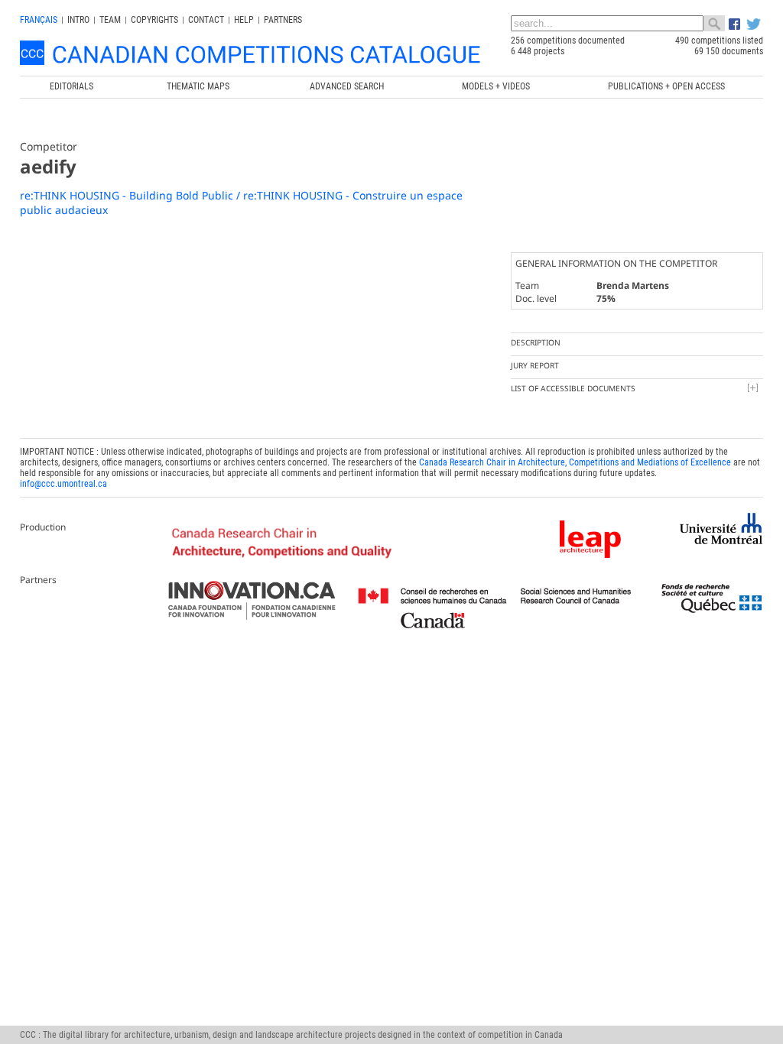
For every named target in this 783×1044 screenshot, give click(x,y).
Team (110, 20)
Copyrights (154, 20)
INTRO (78, 20)
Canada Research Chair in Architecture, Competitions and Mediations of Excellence (575, 462)
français (38, 20)
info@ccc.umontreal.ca (63, 483)
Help (244, 20)
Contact (206, 20)
